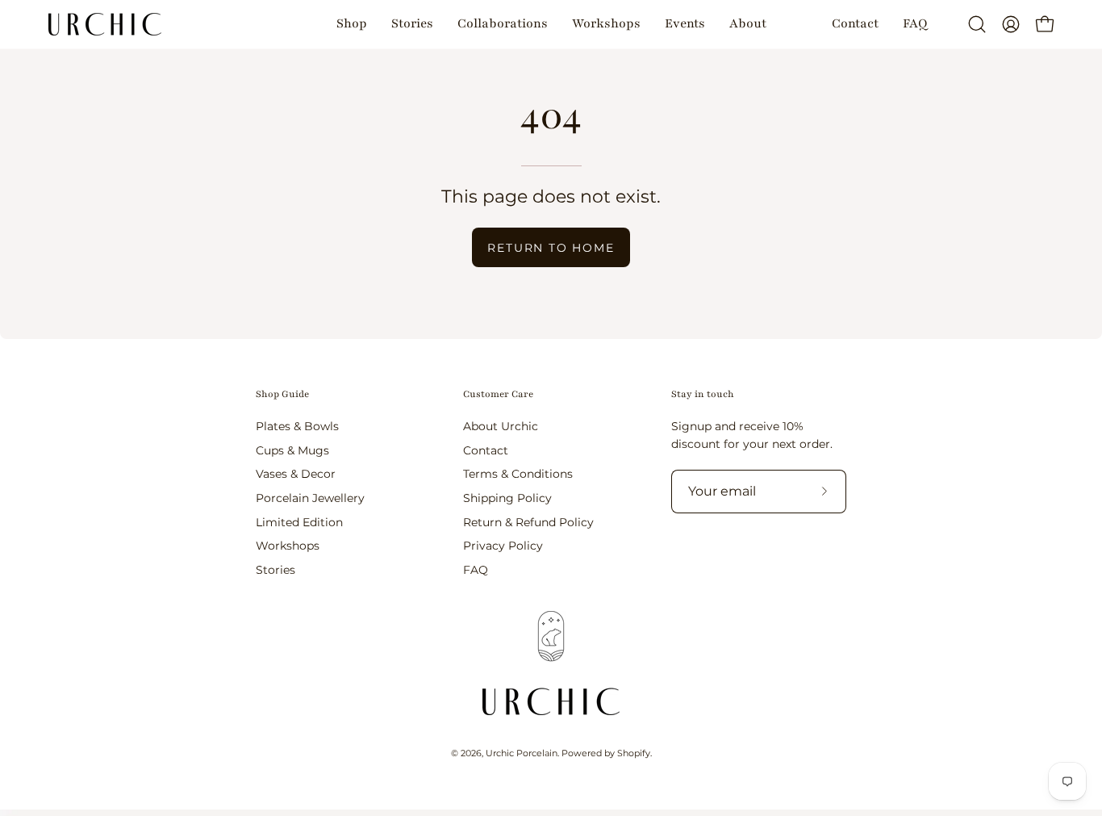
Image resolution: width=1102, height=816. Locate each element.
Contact (485, 449)
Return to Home (550, 248)
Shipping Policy (507, 498)
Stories (275, 570)
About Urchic (500, 426)
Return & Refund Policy (528, 521)
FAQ (475, 570)
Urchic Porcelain (521, 753)
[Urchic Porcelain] (104, 24)
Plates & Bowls (297, 426)
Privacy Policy (503, 545)
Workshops (287, 545)
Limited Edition (299, 521)
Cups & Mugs (292, 449)
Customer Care (498, 393)
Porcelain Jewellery (310, 498)
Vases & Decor (296, 474)
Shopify (633, 753)
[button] (351, 24)
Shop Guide (282, 393)
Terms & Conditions (518, 474)
